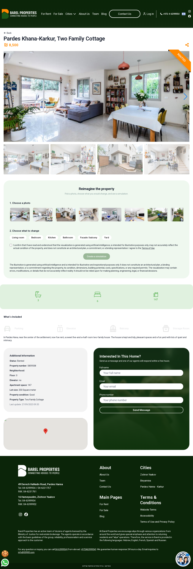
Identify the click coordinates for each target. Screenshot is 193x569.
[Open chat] (183, 559)
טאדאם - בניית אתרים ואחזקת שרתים (96, 566)
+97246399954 (88, 549)
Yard (106, 237)
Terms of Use (148, 248)
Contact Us (105, 486)
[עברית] (183, 14)
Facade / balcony (88, 237)
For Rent (46, 13)
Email (102, 381)
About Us (84, 13)
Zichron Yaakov (148, 474)
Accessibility (147, 515)
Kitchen (52, 237)
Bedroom (36, 237)
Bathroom (68, 237)
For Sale (58, 13)
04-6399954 (61, 549)
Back (8, 33)
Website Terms (148, 509)
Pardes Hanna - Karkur (152, 486)
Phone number (107, 395)
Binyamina (145, 480)
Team (95, 13)
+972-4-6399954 (171, 14)
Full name (104, 367)
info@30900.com (26, 552)
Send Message (141, 410)
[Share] (187, 45)
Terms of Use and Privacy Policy (157, 521)
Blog (104, 13)
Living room (18, 237)
